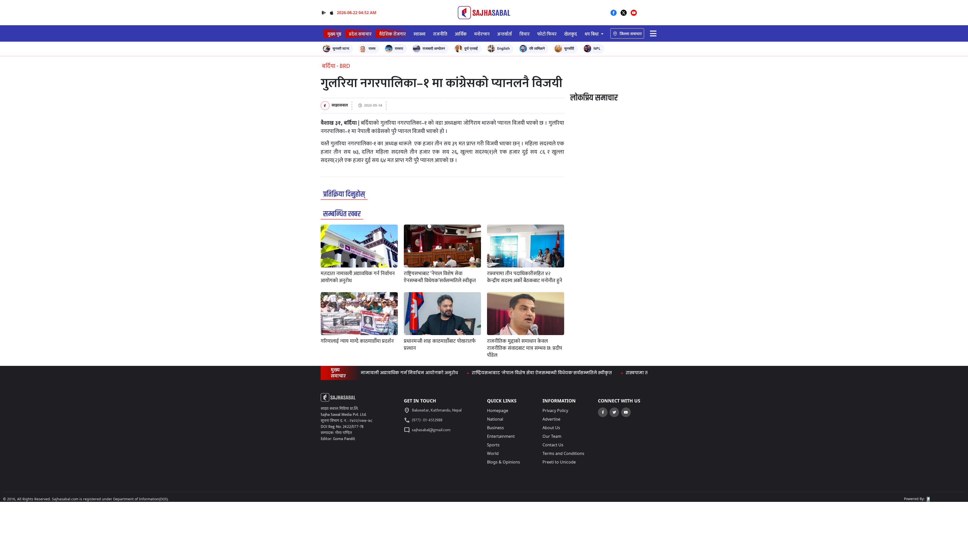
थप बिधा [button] (592, 34)
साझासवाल (339, 105)
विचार (525, 34)
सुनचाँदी (569, 48)
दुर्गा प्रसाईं (471, 48)
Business (495, 427)
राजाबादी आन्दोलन (433, 48)
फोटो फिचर (547, 34)
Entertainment (501, 436)
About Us (551, 427)
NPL (596, 48)
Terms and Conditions (563, 453)
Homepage (497, 410)
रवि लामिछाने (537, 48)
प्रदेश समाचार (360, 34)
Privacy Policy (555, 410)
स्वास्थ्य (419, 34)
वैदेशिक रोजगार (392, 34)
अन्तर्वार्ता (504, 34)
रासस (372, 48)
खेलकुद (570, 34)
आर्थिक (461, 34)
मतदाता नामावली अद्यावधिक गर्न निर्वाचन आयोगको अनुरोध (381, 373)
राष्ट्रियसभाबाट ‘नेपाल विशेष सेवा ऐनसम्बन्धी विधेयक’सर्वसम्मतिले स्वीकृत (522, 373)
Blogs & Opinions (503, 462)
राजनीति (440, 34)
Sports (493, 445)
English (503, 48)
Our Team (551, 436)
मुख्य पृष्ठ (334, 34)
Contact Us (552, 445)
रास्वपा (399, 48)
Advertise (551, 419)
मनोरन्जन (482, 34)
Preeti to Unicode (559, 462)
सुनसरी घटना (340, 48)
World (493, 453)
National (495, 419)
